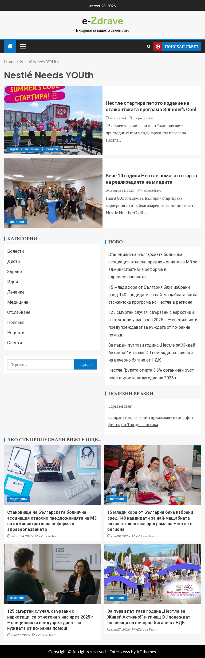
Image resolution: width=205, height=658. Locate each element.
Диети (13, 261)
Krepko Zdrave (143, 118)
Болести (15, 251)
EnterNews (119, 651)
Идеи (14, 149)
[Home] (10, 46)
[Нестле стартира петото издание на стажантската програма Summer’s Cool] (53, 120)
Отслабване (18, 312)
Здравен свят (120, 405)
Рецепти (15, 332)
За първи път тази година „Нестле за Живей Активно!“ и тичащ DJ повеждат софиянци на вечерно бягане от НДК (151, 353)
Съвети (52, 149)
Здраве (14, 271)
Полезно (32, 149)
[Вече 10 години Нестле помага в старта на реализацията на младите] (53, 193)
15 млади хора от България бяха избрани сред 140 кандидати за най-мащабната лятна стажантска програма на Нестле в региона (152, 295)
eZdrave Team (49, 536)
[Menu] (22, 46)
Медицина (17, 302)
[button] (22, 46)
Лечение (16, 292)
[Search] (148, 46)
